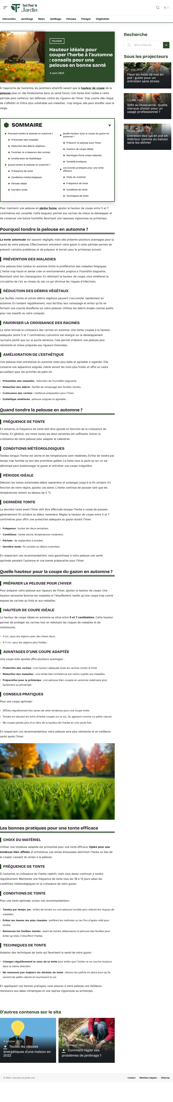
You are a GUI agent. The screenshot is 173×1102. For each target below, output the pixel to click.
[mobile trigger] (6, 7)
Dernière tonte (19, 189)
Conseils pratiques (76, 161)
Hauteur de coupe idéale (79, 149)
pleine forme (48, 208)
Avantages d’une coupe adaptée (84, 155)
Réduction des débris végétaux (28, 146)
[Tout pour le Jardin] (24, 7)
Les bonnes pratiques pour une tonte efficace (83, 169)
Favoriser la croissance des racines (30, 152)
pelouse (5, 93)
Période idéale (19, 183)
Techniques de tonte (77, 195)
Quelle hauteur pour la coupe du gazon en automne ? (86, 135)
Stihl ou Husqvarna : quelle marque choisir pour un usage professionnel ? (147, 108)
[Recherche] (157, 7)
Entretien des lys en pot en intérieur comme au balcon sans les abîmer (147, 139)
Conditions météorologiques (26, 177)
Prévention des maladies (24, 139)
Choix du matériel (75, 177)
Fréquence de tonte (22, 171)
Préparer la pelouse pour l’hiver (83, 142)
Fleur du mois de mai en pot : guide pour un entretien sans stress (145, 77)
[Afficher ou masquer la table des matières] (76, 125)
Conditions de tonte (77, 189)
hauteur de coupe (93, 88)
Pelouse (57, 41)
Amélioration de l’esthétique (26, 158)
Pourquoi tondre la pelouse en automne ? (30, 133)
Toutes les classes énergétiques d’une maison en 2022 (27, 1050)
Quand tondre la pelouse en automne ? (29, 164)
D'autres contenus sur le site (30, 1012)
